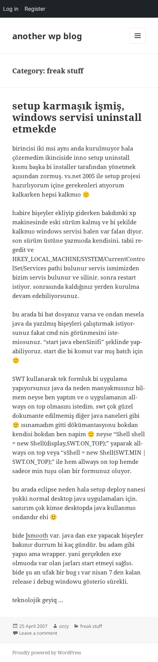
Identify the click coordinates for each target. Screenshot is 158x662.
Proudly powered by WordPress (46, 652)
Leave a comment (38, 633)
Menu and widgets (138, 43)
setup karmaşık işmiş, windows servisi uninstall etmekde (77, 117)
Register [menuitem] (35, 8)
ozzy (64, 626)
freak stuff (91, 626)
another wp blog (47, 35)
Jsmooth (37, 535)
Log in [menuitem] (10, 8)
